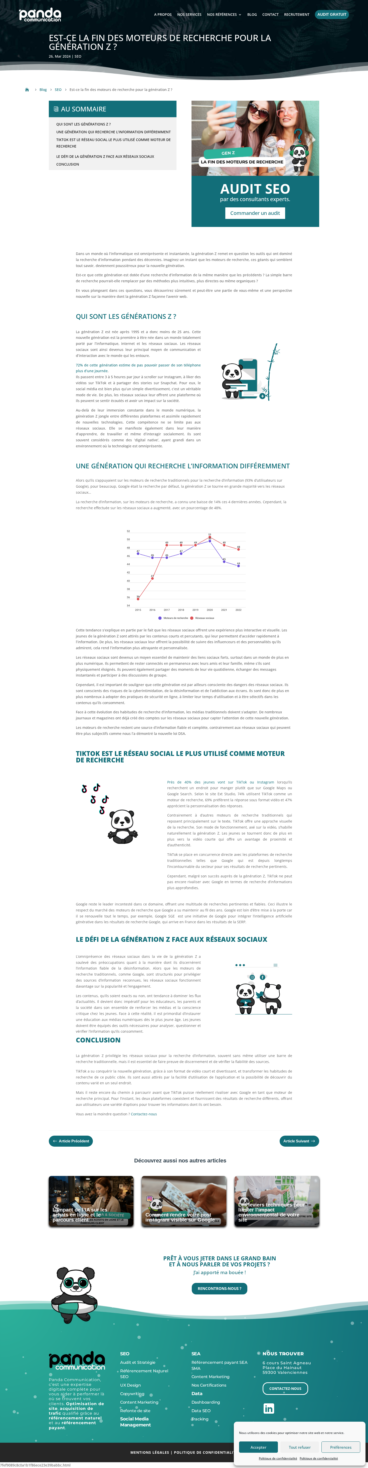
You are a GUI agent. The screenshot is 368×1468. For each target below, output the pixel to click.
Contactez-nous (285, 1388)
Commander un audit (255, 213)
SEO (78, 56)
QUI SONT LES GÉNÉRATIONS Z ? (83, 124)
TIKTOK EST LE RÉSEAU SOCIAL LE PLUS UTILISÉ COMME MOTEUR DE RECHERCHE (113, 143)
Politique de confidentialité (278, 1458)
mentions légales (149, 1452)
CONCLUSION (67, 164)
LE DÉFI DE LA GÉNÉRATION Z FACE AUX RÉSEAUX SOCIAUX (105, 156)
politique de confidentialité (206, 1452)
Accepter (258, 1447)
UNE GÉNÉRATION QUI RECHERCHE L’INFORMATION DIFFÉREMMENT (113, 131)
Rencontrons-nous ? (219, 1288)
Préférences (340, 1447)
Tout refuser (300, 1447)
